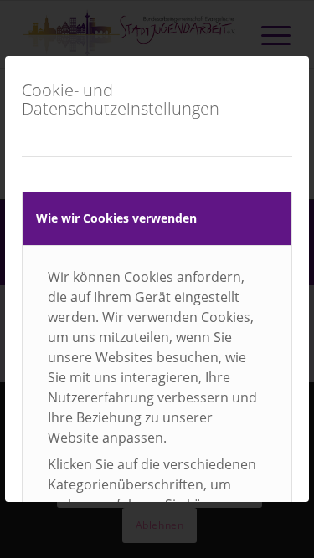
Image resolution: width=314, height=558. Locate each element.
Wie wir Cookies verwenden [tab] (116, 218)
